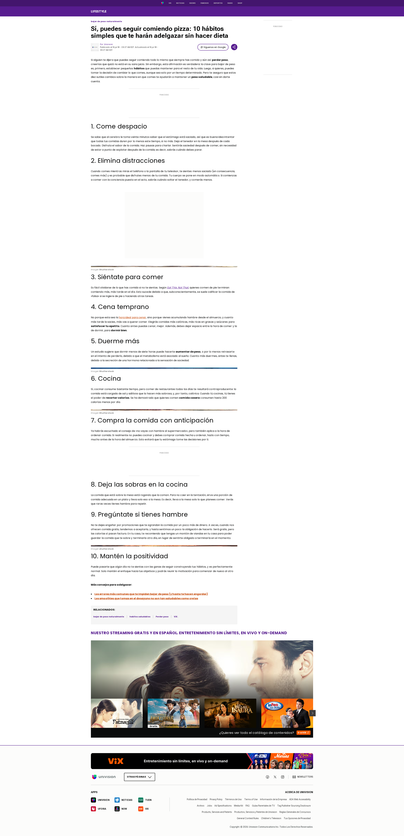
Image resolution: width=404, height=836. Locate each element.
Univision (108, 44)
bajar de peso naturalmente (106, 21)
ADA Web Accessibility (300, 799)
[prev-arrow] (88, 713)
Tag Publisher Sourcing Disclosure (294, 805)
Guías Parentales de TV (263, 805)
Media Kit (238, 805)
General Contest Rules (248, 818)
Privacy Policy (216, 799)
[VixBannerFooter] (202, 761)
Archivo (200, 805)
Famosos (205, 3)
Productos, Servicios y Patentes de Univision (255, 812)
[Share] (234, 47)
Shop (240, 3)
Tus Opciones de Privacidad (297, 818)
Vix (170, 3)
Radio (230, 3)
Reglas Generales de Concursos (295, 812)
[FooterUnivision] (104, 777)
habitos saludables (140, 616)
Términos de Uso (233, 799)
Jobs (209, 805)
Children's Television (271, 818)
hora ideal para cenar (132, 317)
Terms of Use (251, 799)
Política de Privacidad (197, 799)
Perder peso (162, 616)
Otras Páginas (136, 776)
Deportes (218, 3)
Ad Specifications (223, 805)
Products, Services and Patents (217, 812)
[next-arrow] (312, 713)
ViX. (176, 616)
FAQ (248, 805)
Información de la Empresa (273, 799)
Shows (192, 3)
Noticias (180, 3)
